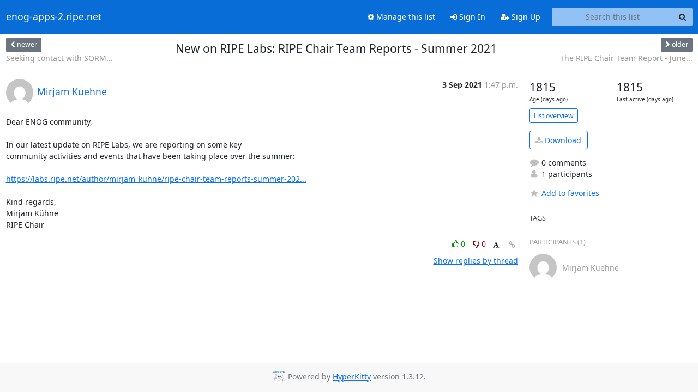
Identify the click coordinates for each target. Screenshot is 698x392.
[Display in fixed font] (496, 245)
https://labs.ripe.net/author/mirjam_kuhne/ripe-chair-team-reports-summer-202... (156, 179)
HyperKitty (352, 376)
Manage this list (404, 16)
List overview (554, 115)
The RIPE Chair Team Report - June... (626, 58)
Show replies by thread (476, 260)
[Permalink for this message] (512, 244)
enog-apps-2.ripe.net (53, 16)
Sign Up (524, 16)
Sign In (471, 16)
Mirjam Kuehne (72, 91)
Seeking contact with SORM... (59, 58)
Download (562, 140)
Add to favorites (570, 193)
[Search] (683, 17)
